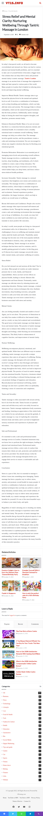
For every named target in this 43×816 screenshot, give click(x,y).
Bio (4, 736)
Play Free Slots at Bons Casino (26, 631)
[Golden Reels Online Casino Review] (8, 675)
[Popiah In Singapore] (11, 585)
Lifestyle (6, 707)
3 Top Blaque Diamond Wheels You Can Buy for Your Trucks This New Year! (28, 643)
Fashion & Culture (9, 722)
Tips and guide (7, 747)
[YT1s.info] (14, 3)
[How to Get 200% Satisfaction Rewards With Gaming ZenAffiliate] (8, 654)
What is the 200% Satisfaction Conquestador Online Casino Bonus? (26, 663)
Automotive (6, 732)
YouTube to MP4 (13, 798)
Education (6, 729)
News (5, 700)
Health (5, 725)
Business (5, 696)
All (4, 693)
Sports (5, 758)
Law (4, 711)
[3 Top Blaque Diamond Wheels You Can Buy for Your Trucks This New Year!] (8, 644)
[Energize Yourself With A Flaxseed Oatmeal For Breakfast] (31, 563)
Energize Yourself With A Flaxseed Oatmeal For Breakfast (31, 572)
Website (5, 780)
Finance (5, 772)
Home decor (7, 765)
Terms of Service (17, 801)
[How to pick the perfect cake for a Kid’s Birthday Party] (31, 585)
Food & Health (13, 11)
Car (4, 754)
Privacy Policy (35, 798)
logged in (12, 615)
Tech (4, 718)
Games (5, 751)
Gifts (4, 776)
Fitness (5, 761)
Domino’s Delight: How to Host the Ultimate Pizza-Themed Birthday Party (10, 572)
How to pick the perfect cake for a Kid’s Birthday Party (30, 595)
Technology (6, 703)
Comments (35, 624)
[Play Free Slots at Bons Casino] (8, 634)
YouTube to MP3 (25, 798)
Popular (7, 624)
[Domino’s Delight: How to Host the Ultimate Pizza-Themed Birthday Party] (11, 563)
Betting (5, 769)
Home (5, 11)
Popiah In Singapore (9, 593)
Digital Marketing (8, 743)
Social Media (7, 740)
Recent (20, 624)
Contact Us (27, 801)
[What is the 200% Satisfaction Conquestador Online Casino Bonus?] (8, 664)
